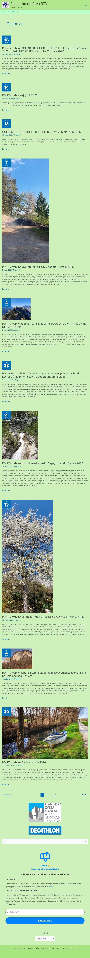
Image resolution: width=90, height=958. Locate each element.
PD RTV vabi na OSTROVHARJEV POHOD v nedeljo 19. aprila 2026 (43, 617)
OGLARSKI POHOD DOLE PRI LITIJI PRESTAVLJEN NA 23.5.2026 (41, 132)
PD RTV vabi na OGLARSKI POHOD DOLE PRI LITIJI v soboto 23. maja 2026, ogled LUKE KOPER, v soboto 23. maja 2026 (44, 49)
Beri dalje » (6, 73)
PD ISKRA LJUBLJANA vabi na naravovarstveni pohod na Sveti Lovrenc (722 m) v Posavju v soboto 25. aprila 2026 (40, 375)
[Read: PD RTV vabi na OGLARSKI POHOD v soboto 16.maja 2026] (25, 210)
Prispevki (17, 54)
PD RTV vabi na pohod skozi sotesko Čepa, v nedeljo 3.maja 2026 (42, 463)
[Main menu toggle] (85, 5)
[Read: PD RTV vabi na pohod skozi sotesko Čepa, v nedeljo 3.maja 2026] (20, 435)
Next (85, 795)
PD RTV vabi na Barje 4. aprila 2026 (24, 762)
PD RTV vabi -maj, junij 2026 (20, 95)
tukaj (51, 887)
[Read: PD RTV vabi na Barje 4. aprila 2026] (45, 733)
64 (55, 795)
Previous (6, 795)
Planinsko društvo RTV (29, 4)
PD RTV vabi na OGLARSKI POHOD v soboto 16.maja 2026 (38, 266)
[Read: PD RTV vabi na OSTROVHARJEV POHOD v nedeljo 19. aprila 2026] (27, 556)
